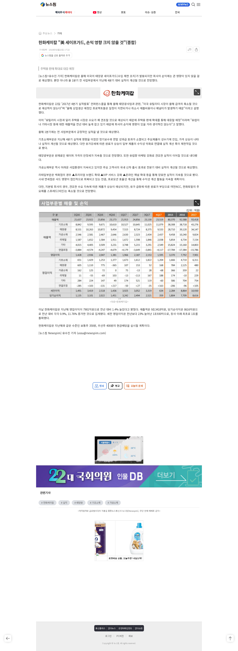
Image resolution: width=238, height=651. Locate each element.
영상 (99, 12)
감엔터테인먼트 (125, 628)
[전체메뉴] (199, 4)
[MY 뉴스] (183, 4)
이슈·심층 (150, 12)
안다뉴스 (112, 628)
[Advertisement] (119, 591)
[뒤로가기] (7, 638)
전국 (177, 12)
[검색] (193, 4)
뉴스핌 (48, 4)
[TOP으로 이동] (230, 638)
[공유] (196, 49)
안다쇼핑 (139, 628)
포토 (123, 12)
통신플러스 (100, 628)
